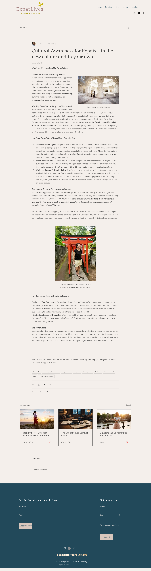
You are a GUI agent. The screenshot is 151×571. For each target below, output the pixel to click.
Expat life (36, 372)
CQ (34, 376)
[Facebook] (143, 13)
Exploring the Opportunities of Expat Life (113, 434)
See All (128, 405)
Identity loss (87, 372)
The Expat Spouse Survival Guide (74, 434)
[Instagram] (134, 13)
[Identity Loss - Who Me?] (37, 419)
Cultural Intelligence (46, 376)
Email (21, 515)
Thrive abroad (109, 372)
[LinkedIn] (138, 13)
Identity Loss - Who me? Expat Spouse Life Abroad (36, 434)
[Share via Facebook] (33, 384)
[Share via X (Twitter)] (39, 384)
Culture (97, 372)
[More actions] (117, 43)
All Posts (23, 27)
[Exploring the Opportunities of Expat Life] (114, 419)
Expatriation (67, 372)
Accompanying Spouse (51, 372)
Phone (121, 515)
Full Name (22, 507)
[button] (128, 28)
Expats (77, 372)
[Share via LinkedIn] (44, 384)
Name (102, 507)
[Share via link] (50, 384)
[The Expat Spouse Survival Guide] (76, 419)
